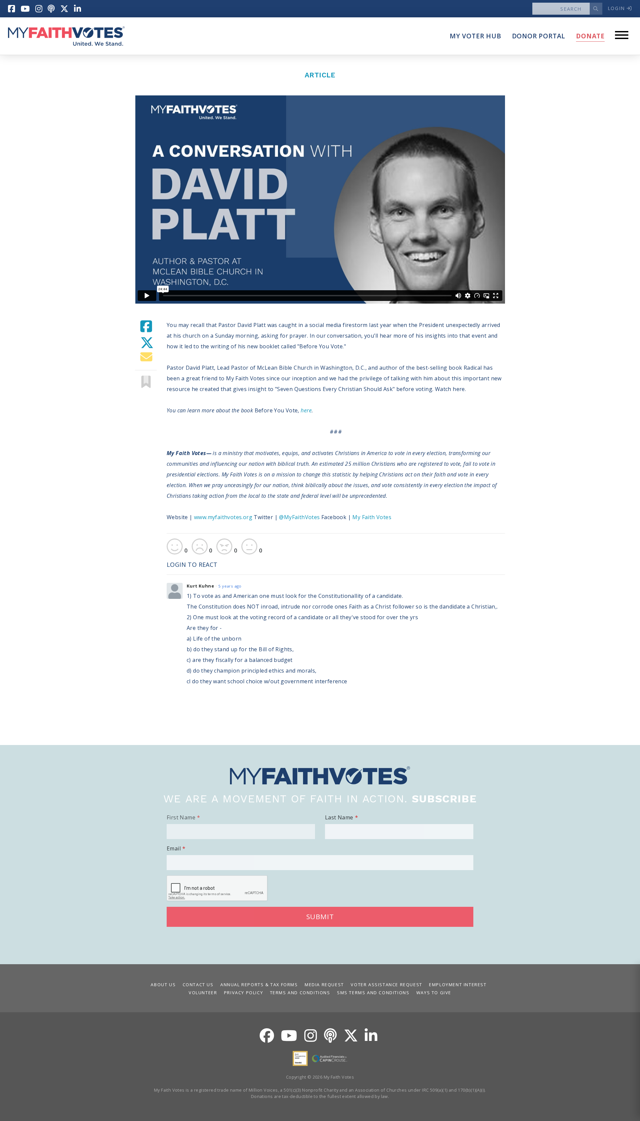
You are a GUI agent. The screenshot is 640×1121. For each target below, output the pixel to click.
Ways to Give (433, 993)
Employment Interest (457, 985)
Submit (320, 916)
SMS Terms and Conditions (373, 993)
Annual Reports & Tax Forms (259, 985)
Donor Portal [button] (539, 35)
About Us (163, 985)
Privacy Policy (243, 993)
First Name (181, 817)
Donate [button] (590, 35)
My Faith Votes (371, 517)
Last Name (339, 817)
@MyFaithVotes (300, 517)
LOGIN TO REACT (192, 564)
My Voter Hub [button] (475, 35)
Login (617, 8)
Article (320, 75)
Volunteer (203, 993)
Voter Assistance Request (386, 985)
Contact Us (198, 985)
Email (174, 848)
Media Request (324, 985)
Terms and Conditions (300, 993)
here (306, 410)
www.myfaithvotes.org (223, 517)
